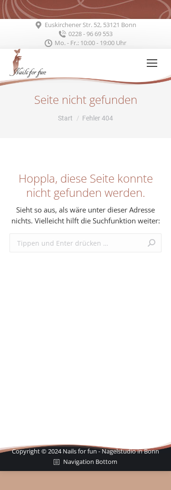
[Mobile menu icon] (152, 63)
